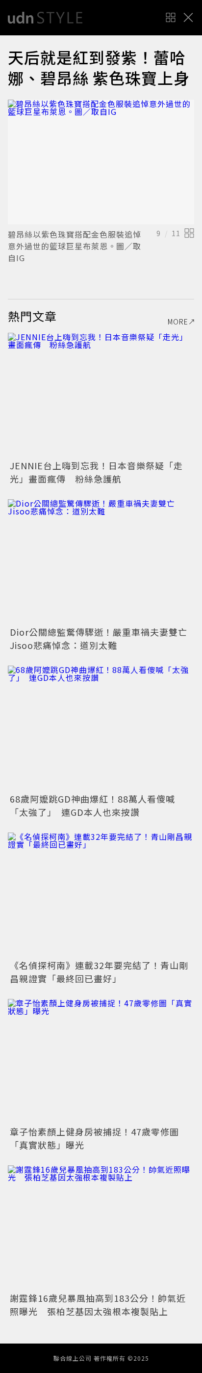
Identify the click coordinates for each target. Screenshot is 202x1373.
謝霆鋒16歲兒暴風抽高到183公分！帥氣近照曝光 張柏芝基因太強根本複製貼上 (98, 1305)
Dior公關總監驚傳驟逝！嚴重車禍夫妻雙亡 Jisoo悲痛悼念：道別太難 (103, 638)
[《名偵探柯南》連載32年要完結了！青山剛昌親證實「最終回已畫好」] (101, 895)
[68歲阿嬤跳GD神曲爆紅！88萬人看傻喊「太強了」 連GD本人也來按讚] (101, 728)
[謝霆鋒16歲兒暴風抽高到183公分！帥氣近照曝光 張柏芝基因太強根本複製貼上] (101, 1227)
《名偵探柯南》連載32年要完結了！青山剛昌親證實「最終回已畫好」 (99, 972)
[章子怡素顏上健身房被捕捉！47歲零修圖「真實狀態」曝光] (101, 1061)
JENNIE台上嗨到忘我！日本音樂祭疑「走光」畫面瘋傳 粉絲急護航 (96, 472)
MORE (178, 321)
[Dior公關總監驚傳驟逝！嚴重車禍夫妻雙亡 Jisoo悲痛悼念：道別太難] (101, 561)
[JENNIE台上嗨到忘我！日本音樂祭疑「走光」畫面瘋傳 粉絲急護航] (101, 395)
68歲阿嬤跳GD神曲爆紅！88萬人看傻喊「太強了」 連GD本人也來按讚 (92, 805)
